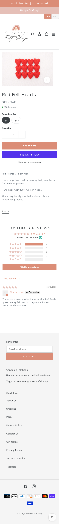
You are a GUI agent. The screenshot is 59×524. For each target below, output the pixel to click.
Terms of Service (15, 458)
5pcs (16, 120)
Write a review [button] (29, 267)
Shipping (11, 408)
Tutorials (11, 466)
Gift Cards (12, 441)
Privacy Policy (14, 450)
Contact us (12, 433)
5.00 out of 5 (38, 234)
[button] (15, 244)
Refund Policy (14, 425)
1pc (6, 120)
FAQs (9, 417)
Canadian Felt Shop (33, 514)
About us (11, 400)
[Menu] (53, 34)
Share (5, 211)
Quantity (6, 128)
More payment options (29, 162)
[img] (10, 287)
